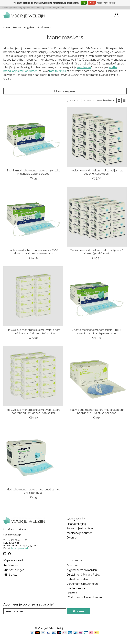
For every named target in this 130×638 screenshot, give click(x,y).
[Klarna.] (91, 633)
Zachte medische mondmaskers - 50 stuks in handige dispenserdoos (33, 172)
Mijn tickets (10, 574)
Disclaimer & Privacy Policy (83, 574)
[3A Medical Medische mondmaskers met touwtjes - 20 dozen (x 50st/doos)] (97, 137)
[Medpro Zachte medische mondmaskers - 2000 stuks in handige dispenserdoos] (33, 217)
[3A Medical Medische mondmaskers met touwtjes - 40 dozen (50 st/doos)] (97, 217)
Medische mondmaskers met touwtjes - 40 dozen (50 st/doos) (97, 252)
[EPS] (81, 633)
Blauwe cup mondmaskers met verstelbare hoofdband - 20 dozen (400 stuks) (33, 411)
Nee (92, 3)
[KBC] (75, 633)
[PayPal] (32, 633)
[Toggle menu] (123, 15)
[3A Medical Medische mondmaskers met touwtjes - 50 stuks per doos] (33, 456)
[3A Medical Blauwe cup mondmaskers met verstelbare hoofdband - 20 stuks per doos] (97, 376)
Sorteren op (89, 100)
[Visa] (43, 633)
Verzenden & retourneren (82, 583)
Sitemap (72, 593)
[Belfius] (64, 633)
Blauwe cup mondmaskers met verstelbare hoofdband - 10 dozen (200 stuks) (33, 331)
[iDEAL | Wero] (96, 633)
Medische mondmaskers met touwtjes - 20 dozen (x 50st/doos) (96, 172)
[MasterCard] (37, 633)
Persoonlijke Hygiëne (23, 27)
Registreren (10, 565)
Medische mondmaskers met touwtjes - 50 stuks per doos (33, 491)
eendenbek (84, 67)
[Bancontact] (48, 633)
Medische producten (79, 533)
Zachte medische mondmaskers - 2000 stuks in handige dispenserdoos (33, 252)
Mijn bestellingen (13, 570)
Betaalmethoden (77, 579)
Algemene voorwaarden (82, 570)
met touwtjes (57, 71)
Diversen (72, 537)
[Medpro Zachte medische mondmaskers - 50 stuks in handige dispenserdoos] (33, 137)
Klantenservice (76, 588)
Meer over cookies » (107, 3)
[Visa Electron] (54, 633)
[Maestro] (59, 633)
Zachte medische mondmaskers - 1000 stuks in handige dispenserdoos (96, 331)
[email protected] (19, 548)
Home (6, 27)
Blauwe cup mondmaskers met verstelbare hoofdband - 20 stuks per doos (97, 411)
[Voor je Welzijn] (24, 14)
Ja (83, 3)
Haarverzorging (76, 523)
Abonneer (78, 611)
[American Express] (70, 633)
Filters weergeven (65, 91)
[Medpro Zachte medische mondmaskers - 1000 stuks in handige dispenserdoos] (97, 296)
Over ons (72, 565)
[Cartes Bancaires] (86, 633)
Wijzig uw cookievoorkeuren (84, 597)
